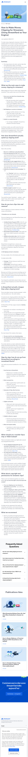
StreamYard (7, 70)
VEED (8, 81)
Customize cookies (14, 753)
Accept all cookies (14, 749)
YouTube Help (23, 75)
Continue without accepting (21, 729)
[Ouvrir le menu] (25, 2)
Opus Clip (7, 301)
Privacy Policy (12, 746)
